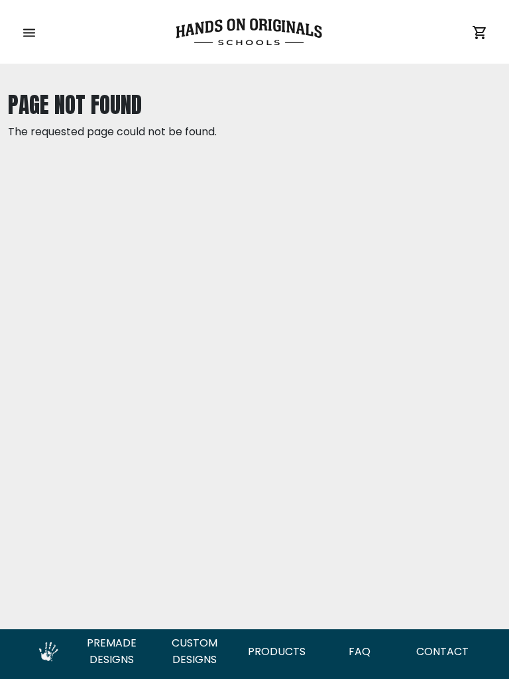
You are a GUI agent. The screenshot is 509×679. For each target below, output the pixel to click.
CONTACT (442, 651)
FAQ (359, 651)
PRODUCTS (277, 651)
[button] (29, 32)
